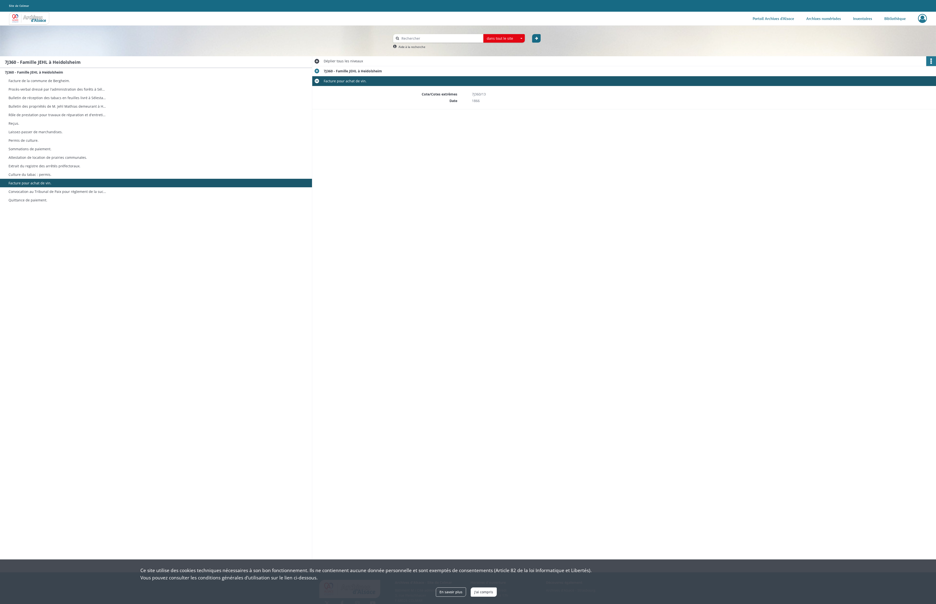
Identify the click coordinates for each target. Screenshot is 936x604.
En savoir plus (450, 592)
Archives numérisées (823, 18)
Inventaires (862, 18)
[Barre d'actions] (931, 61)
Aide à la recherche (412, 47)
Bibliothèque (895, 18)
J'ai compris (483, 592)
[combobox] (504, 38)
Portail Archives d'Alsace (773, 18)
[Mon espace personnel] (922, 18)
